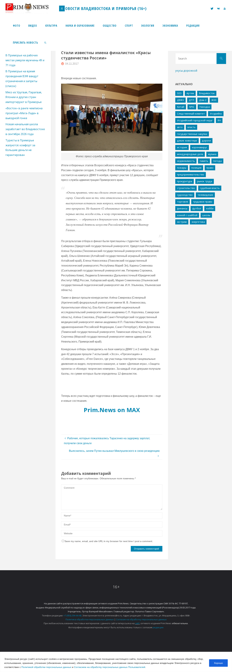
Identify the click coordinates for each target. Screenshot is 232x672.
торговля (182, 201)
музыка (212, 154)
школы (206, 215)
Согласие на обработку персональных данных (141, 619)
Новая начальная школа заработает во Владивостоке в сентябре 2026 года (25, 129)
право (209, 167)
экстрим (182, 221)
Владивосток (207, 93)
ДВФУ (180, 100)
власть (191, 127)
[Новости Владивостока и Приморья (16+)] (30, 8)
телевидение (205, 194)
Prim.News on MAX (112, 410)
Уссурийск (216, 113)
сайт (137, 623)
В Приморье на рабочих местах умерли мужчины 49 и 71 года (24, 60)
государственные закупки (192, 134)
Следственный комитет (191, 113)
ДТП (191, 100)
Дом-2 (202, 100)
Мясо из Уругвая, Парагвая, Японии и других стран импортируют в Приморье (23, 97)
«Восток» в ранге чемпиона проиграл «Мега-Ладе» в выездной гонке (23, 113)
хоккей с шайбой (187, 215)
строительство (186, 188)
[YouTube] (224, 8)
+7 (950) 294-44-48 (72, 615)
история (182, 147)
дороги (206, 140)
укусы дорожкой (186, 70)
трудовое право (202, 201)
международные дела (190, 154)
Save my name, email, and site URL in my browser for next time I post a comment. (109, 541)
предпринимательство (190, 174)
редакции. (158, 627)
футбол (196, 208)
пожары (181, 167)
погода (217, 161)
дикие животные (187, 140)
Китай (180, 106)
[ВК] (218, 8)
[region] (116, 662)
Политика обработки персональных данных (90, 619)
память (204, 161)
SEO (179, 93)
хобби (209, 208)
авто (180, 127)
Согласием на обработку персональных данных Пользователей (109, 667)
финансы (182, 208)
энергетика (198, 221)
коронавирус (199, 147)
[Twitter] (212, 8)
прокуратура (184, 181)
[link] (45, 42)
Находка (204, 106)
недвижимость (186, 161)
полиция (196, 167)
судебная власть (210, 188)
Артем (190, 93)
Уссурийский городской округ (195, 120)
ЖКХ (213, 100)
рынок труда (204, 181)
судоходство (185, 194)
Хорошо (218, 663)
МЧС (191, 106)
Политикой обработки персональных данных (46, 667)
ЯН (219, 120)
